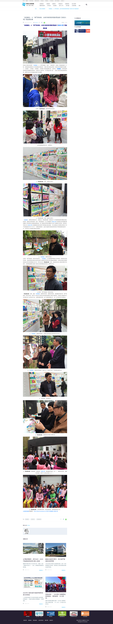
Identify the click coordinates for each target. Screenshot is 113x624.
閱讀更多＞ (41, 570)
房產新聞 (48, 3)
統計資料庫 (74, 3)
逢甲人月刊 (61, 5)
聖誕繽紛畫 (39, 519)
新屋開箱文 (42, 3)
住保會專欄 (74, 5)
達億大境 (60, 25)
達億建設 (35, 65)
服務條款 (30, 620)
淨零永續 (49, 5)
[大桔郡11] (82, 22)
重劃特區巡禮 (42, 5)
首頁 (35, 8)
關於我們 (25, 620)
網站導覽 (46, 620)
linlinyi (36, 22)
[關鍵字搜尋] (86, 5)
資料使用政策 (40, 620)
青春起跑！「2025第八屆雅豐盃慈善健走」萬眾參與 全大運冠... (55, 596)
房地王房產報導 (42, 8)
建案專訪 (54, 3)
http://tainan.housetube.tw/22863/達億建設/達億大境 (46, 511)
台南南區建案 (26, 511)
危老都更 (54, 5)
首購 (79, 5)
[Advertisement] (82, 50)
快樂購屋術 (67, 3)
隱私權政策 (35, 620)
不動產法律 (60, 3)
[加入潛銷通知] (82, 30)
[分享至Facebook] (41, 22)
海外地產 (67, 5)
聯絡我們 (51, 620)
